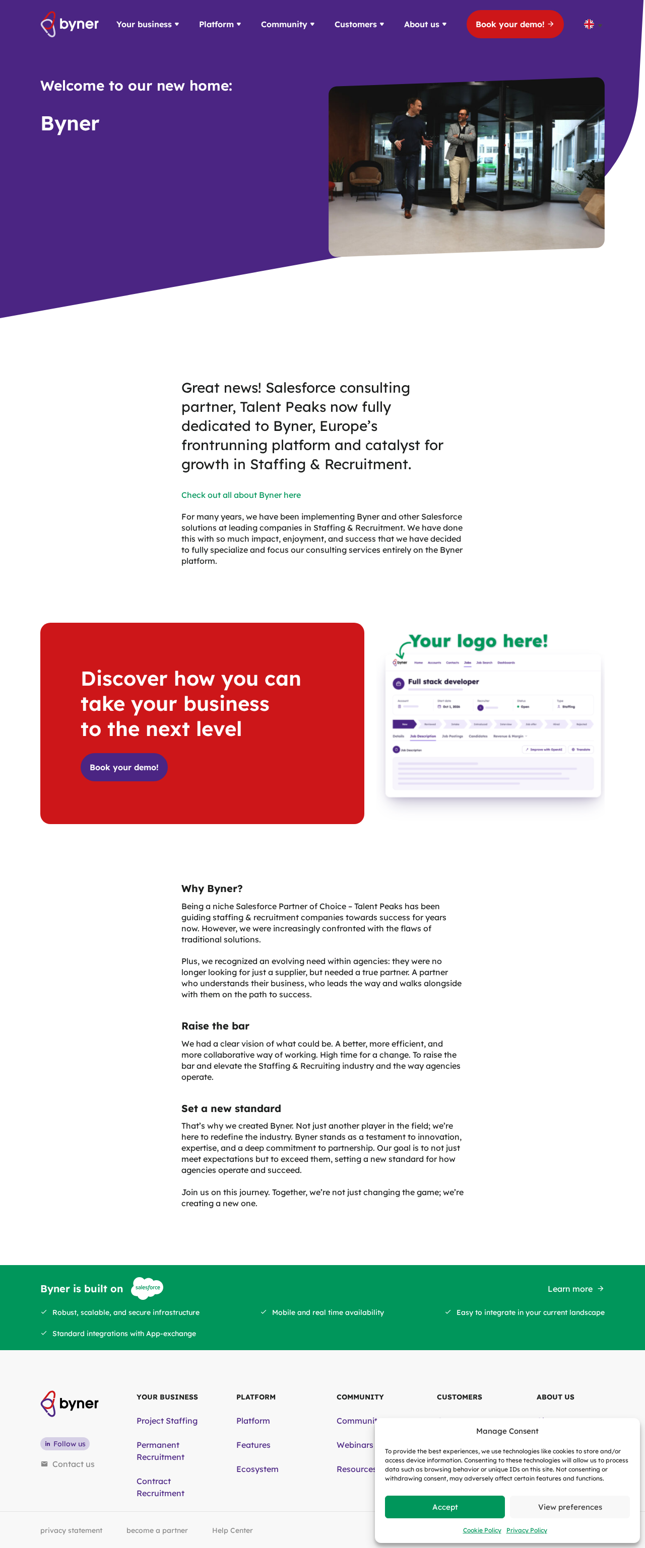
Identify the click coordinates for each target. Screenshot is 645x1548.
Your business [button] (144, 24)
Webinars (355, 1445)
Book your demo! (510, 24)
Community (359, 1421)
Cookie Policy (482, 1530)
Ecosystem (257, 1469)
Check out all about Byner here (241, 495)
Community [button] (284, 24)
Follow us (69, 1443)
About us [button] (421, 24)
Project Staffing (167, 1421)
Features (253, 1445)
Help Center (232, 1530)
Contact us (73, 1464)
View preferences (570, 1507)
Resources (357, 1469)
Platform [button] (216, 24)
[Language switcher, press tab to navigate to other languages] (594, 24)
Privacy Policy (526, 1530)
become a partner (157, 1530)
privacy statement (71, 1530)
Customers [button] (356, 24)
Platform (253, 1421)
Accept (445, 1507)
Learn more (570, 1289)
